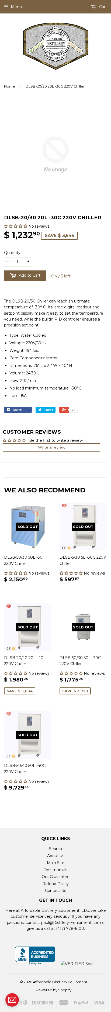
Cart (102, 6)
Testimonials (55, 869)
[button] (16, 226)
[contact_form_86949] (12, 1000)
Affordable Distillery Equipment (60, 982)
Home (9, 86)
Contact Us (55, 890)
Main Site (55, 862)
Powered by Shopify (53, 990)
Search (55, 848)
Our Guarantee (56, 876)
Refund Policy (55, 883)
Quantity (12, 252)
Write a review (51, 447)
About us (55, 855)
